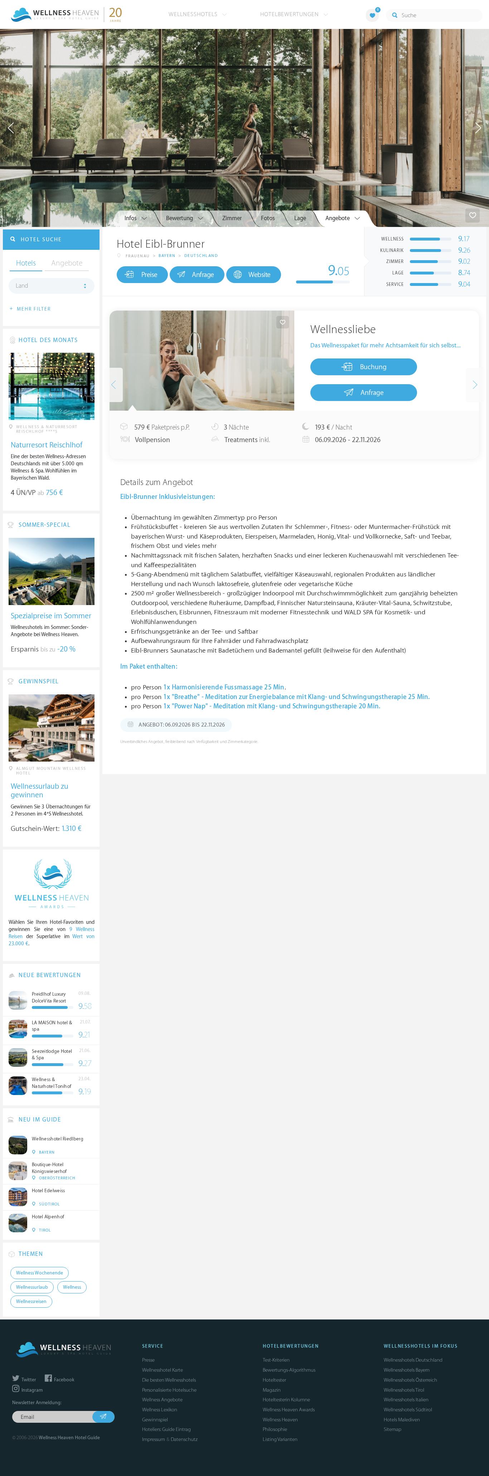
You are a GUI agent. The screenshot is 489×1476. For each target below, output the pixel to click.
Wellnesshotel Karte (162, 1370)
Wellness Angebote (162, 1400)
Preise (149, 275)
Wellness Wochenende (39, 1273)
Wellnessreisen (31, 1301)
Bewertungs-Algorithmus (289, 1370)
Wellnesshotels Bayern (407, 1370)
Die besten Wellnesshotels (169, 1380)
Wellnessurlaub (32, 1287)
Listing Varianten (280, 1439)
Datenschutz (184, 1439)
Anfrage (203, 275)
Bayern (167, 255)
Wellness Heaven (280, 1420)
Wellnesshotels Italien (406, 1400)
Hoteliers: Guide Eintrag (166, 1429)
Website (259, 275)
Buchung (373, 367)
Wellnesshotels (194, 14)
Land (22, 285)
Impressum (153, 1439)
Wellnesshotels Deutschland (413, 1360)
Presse (148, 1360)
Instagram (31, 1390)
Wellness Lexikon (159, 1410)
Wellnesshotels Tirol (404, 1390)
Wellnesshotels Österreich (410, 1380)
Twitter (28, 1380)
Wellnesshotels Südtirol (408, 1410)
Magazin (272, 1390)
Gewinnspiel (155, 1420)
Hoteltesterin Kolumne (286, 1400)
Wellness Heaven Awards (289, 1410)
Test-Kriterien (276, 1360)
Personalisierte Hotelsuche (169, 1390)
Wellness (72, 1287)
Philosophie (275, 1429)
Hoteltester (274, 1380)
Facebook (63, 1380)
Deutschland (201, 255)
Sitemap (392, 1429)
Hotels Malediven (402, 1420)
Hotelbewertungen (290, 14)
